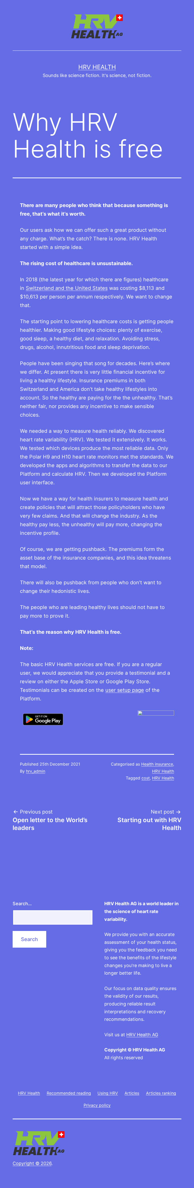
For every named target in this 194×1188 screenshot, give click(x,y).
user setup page (124, 690)
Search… (22, 903)
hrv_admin (35, 771)
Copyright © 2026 (32, 1163)
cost (145, 777)
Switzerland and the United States (67, 288)
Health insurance (157, 764)
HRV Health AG (142, 1034)
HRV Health (97, 67)
